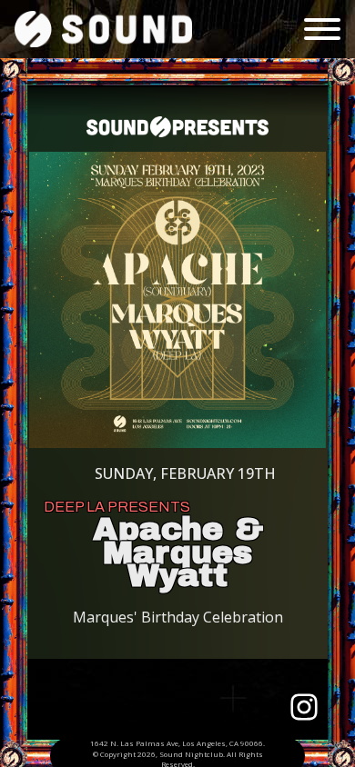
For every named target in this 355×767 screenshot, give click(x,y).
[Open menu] (322, 29)
